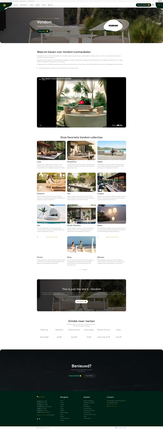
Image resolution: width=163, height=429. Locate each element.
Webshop (62, 410)
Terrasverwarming (88, 408)
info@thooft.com (114, 406)
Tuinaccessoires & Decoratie (90, 414)
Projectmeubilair (87, 418)
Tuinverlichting (87, 412)
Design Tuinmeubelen (47, 18)
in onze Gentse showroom (87, 296)
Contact (62, 408)
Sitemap (62, 416)
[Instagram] (159, 1)
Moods (61, 406)
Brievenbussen (87, 406)
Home (38, 18)
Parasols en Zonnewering (89, 410)
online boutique (42, 415)
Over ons (62, 402)
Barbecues (86, 404)
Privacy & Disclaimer (64, 418)
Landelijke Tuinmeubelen (89, 402)
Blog (61, 414)
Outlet (85, 416)
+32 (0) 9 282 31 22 (112, 404)
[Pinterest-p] (161, 1)
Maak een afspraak (64, 412)
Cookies (62, 420)
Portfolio (62, 404)
